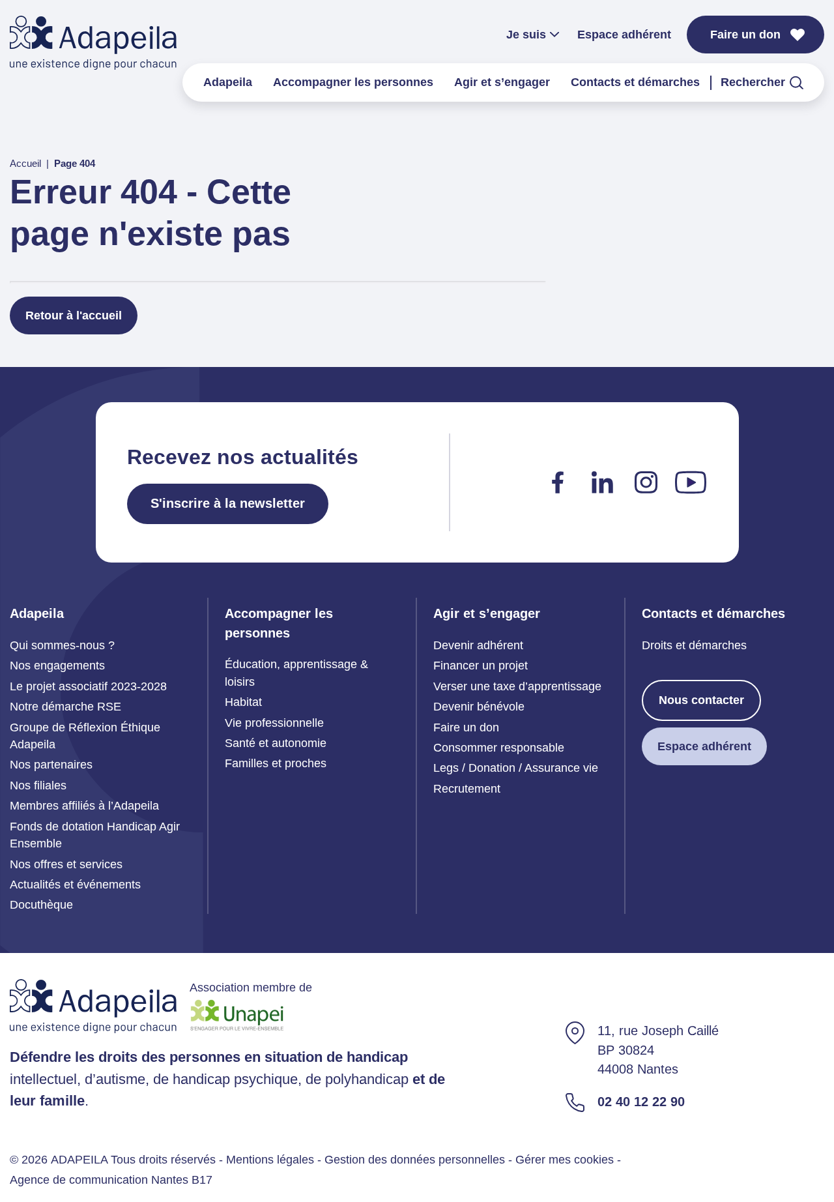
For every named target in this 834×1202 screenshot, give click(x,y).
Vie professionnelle (274, 722)
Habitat (243, 702)
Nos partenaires (51, 764)
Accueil (25, 163)
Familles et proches (275, 763)
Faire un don (745, 34)
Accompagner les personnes (353, 82)
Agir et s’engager (502, 82)
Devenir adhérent (478, 645)
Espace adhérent (624, 34)
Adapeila (227, 82)
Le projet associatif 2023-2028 (88, 686)
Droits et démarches (694, 645)
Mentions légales (270, 1159)
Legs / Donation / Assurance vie (515, 767)
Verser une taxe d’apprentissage (517, 686)
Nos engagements (57, 665)
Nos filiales (38, 785)
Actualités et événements (75, 884)
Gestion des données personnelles (414, 1159)
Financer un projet (480, 665)
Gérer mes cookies (564, 1159)
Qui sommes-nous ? (62, 645)
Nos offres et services (66, 864)
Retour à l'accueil (73, 315)
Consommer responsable (498, 747)
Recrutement (466, 788)
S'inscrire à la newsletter (228, 503)
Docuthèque (41, 904)
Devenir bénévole (479, 706)
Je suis (526, 34)
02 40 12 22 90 (641, 1101)
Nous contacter (701, 700)
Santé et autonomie (275, 743)
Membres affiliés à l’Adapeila (84, 805)
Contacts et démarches (635, 82)
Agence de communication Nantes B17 (111, 1179)
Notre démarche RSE (65, 706)
